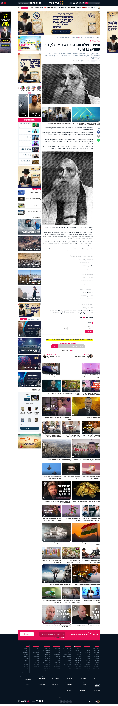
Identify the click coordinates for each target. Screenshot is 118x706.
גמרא (59, 652)
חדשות (89, 8)
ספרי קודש (58, 668)
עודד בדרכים (78, 648)
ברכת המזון (26, 656)
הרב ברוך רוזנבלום (46, 662)
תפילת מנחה (26, 650)
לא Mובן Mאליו (78, 650)
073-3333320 (28, 680)
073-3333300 (83, 685)
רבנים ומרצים (47, 646)
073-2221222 (97, 679)
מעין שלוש (26, 658)
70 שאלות (68, 8)
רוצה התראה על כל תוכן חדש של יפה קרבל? (68, 343)
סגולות (58, 658)
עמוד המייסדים (96, 668)
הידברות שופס (96, 666)
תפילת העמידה (25, 654)
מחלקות (48, 8)
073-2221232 (42, 679)
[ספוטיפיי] (30, 3)
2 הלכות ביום (96, 656)
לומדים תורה (57, 648)
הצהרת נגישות (96, 670)
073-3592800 (55, 679)
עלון (55, 8)
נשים (89, 654)
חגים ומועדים (87, 668)
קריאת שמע (26, 660)
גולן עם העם (78, 658)
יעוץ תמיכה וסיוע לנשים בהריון (66, 683)
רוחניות (88, 656)
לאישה (38, 648)
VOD (94, 8)
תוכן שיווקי (88, 670)
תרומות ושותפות (96, 664)
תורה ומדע (88, 660)
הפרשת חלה (36, 666)
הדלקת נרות (37, 654)
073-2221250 (83, 691)
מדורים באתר (87, 646)
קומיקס (69, 660)
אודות (98, 672)
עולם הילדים (73, 8)
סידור (27, 646)
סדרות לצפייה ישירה (67, 656)
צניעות (38, 658)
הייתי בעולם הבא (77, 668)
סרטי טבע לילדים (67, 664)
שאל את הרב (63, 8)
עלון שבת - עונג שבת (68, 676)
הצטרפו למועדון (24, 7)
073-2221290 (42, 685)
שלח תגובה (89, 331)
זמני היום (58, 8)
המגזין (88, 650)
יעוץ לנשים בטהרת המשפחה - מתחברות (94, 683)
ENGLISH (37, 8)
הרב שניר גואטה (47, 658)
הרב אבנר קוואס (47, 668)
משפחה (88, 658)
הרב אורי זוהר (47, 664)
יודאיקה (58, 670)
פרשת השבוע (87, 666)
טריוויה (69, 662)
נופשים (97, 662)
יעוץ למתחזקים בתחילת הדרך (39, 676)
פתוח (80, 656)
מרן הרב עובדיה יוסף (46, 650)
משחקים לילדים (68, 658)
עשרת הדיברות (57, 654)
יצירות (69, 666)
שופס (52, 8)
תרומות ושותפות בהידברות (81, 676)
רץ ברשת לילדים (67, 650)
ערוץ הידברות (96, 650)
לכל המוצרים (29, 428)
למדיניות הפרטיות (65, 350)
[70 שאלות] (33, 3)
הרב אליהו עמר (47, 670)
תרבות (88, 662)
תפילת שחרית (25, 648)
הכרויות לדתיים (57, 666)
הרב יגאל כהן (47, 656)
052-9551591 (69, 685)
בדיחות (69, 652)
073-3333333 (97, 691)
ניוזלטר (97, 654)
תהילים (27, 662)
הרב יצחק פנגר (47, 654)
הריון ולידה (37, 662)
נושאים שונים (57, 646)
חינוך (59, 660)
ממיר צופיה (98, 689)
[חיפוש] (86, 3)
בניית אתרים (33, 701)
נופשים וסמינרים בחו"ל (68, 689)
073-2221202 (69, 691)
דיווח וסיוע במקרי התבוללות (53, 683)
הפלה (38, 660)
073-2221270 (28, 685)
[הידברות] (55, 3)
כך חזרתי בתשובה (77, 664)
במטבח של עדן (78, 652)
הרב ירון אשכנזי (47, 660)
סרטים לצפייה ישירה (67, 654)
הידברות (97, 646)
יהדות (89, 648)
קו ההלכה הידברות (82, 683)
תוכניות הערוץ (77, 646)
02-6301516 (97, 686)
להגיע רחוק (78, 662)
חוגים (70, 668)
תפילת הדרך (26, 664)
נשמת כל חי (26, 668)
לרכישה (27, 399)
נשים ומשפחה (36, 646)
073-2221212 (83, 679)
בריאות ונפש (57, 662)
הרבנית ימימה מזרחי (35, 656)
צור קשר (41, 8)
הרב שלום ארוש (47, 666)
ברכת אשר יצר (25, 670)
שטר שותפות (84, 8)
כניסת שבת (97, 660)
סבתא (81, 318)
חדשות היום (87, 652)
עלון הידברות (96, 652)
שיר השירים (26, 666)
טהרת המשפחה (36, 652)
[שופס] (36, 3)
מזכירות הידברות (97, 676)
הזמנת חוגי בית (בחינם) (40, 683)
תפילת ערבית (25, 652)
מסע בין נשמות (78, 660)
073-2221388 (69, 679)
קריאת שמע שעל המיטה (23, 672)
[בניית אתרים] (39, 701)
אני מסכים (67, 350)
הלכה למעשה (78, 654)
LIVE (32, 8)
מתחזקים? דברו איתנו (23, 3)
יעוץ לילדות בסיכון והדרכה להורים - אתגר (24, 677)
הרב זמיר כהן (79, 8)
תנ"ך (59, 650)
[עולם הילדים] (40, 3)
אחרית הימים (57, 664)
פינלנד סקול (57, 656)
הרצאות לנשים (36, 664)
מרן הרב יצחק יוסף (46, 652)
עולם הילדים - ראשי (67, 648)
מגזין (92, 8)
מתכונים (37, 650)
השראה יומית (78, 666)
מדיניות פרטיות (96, 648)
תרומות (45, 8)
